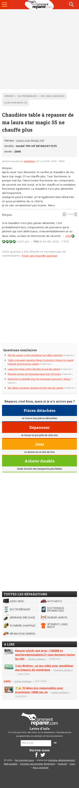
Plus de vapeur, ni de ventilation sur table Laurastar (35, 355)
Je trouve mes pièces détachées (39, 418)
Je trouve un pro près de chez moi (39, 435)
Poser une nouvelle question (39, 255)
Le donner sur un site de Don (39, 452)
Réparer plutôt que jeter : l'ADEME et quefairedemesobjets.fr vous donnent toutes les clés (45, 654)
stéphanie (29, 161)
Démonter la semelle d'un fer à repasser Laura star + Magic (39, 379)
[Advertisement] (39, 49)
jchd (68, 236)
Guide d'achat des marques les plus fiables (39, 469)
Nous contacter (41, 768)
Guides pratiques (36, 658)
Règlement (49, 764)
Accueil (39, 4)
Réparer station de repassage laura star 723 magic (34, 374)
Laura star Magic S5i (30, 140)
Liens (7, 681)
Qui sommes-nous (24, 760)
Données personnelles (32, 764)
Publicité (62, 764)
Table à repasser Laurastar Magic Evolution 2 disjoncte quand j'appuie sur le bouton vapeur (40, 362)
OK (55, 743)
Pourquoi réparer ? (63, 670)
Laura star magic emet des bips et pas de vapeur (34, 369)
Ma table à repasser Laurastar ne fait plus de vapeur (35, 388)
